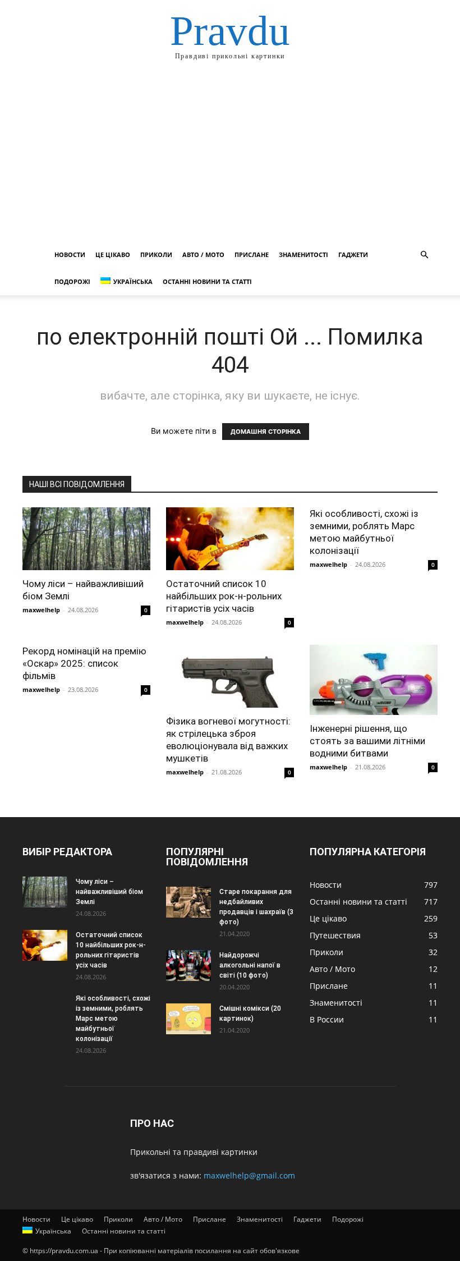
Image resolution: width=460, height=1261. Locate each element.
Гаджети (353, 254)
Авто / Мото (203, 254)
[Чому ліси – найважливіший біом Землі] (86, 538)
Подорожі (72, 281)
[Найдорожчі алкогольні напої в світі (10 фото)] (188, 965)
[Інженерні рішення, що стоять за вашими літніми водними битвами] (374, 680)
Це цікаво (112, 254)
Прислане (251, 254)
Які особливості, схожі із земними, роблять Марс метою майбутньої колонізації (113, 1018)
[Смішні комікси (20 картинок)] (188, 1018)
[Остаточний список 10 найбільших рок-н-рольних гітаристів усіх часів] (230, 538)
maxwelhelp (41, 610)
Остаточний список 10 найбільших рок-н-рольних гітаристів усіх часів (224, 596)
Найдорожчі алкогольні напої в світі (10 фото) (249, 965)
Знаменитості (303, 254)
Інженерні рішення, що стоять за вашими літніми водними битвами (367, 741)
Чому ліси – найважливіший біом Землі (109, 892)
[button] (424, 255)
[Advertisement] (230, 157)
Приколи (156, 254)
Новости (69, 254)
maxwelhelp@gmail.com (249, 1175)
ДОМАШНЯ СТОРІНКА (266, 431)
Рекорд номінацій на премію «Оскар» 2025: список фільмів (84, 663)
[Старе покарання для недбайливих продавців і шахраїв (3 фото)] (188, 902)
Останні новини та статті (207, 281)
